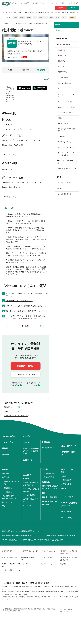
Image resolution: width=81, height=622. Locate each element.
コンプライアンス (46, 557)
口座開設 (60, 8)
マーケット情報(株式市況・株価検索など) (31, 451)
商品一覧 (8, 17)
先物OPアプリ (62, 72)
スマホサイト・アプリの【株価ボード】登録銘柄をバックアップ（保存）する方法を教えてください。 (26, 317)
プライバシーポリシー (47, 564)
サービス (33, 12)
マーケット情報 (59, 12)
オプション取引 (67, 484)
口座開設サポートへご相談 (25, 374)
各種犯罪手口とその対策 (29, 551)
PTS (3, 506)
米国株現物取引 (48, 473)
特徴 (10, 70)
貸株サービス (7, 502)
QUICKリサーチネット (65, 142)
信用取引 (5, 477)
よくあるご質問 (25, 3)
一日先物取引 (66, 480)
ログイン (73, 8)
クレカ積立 (72, 17)
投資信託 (29, 17)
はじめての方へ (8, 12)
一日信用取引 (8, 492)
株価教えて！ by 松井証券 (66, 107)
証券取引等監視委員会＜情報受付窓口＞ (17, 535)
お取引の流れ (28, 505)
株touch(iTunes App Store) (12, 145)
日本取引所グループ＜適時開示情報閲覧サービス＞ (21, 531)
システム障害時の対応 (9, 557)
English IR (49, 3)
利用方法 (25, 70)
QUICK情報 (61, 136)
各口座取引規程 (7, 551)
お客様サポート (72, 12)
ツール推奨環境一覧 (64, 194)
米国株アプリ (62, 55)
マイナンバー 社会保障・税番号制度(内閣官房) (56, 535)
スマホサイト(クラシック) (66, 182)
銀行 (64, 17)
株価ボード (61, 118)
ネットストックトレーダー (66, 147)
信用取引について (11, 411)
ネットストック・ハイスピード (66, 95)
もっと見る (26, 326)
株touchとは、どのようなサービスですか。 (21, 311)
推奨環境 (41, 70)
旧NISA (65, 493)
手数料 (27, 12)
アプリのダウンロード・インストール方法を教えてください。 (26, 295)
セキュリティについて (47, 551)
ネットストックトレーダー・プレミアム (66, 154)
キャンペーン (49, 12)
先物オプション (43, 17)
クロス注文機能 (29, 495)
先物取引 (64, 476)
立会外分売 (27, 475)
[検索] (69, 3)
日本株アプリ (62, 50)
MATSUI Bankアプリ (64, 77)
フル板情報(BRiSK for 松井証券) (66, 130)
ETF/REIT (27, 479)
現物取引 (5, 473)
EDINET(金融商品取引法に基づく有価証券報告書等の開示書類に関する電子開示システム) (36, 540)
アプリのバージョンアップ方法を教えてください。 (24, 306)
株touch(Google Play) (10, 187)
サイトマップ (67, 518)
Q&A (45, 79)
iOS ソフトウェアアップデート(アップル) (17, 129)
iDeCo (57, 17)
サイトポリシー (26, 564)
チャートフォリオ (64, 123)
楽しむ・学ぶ (18, 12)
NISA (51, 17)
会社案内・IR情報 (38, 3)
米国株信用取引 (48, 477)
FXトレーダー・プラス (65, 112)
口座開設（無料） (25, 366)
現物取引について (11, 407)
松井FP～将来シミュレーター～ (67, 170)
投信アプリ (61, 61)
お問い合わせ (15, 3)
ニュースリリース (69, 446)
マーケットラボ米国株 (65, 102)
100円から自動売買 (49, 497)
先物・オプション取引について (16, 416)
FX (35, 17)
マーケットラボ (63, 89)
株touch (59, 30)
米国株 (22, 17)
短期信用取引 (8, 488)
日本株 (15, 17)
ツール (40, 12)
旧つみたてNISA (68, 497)
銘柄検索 (75, 3)
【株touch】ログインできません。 (18, 301)
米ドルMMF (66, 512)
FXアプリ (61, 66)
